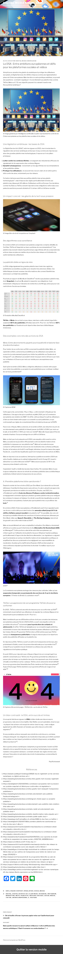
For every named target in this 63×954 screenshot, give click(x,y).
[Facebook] (6, 878)
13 (32, 520)
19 (58, 664)
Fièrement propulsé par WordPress (14, 940)
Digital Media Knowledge (23, 2)
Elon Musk (33, 894)
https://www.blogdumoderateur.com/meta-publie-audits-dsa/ (24, 816)
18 (56, 644)
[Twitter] (13, 878)
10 (30, 461)
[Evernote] (32, 878)
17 (18, 624)
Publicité (25, 895)
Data (8, 891)
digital (9, 894)
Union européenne (19, 897)
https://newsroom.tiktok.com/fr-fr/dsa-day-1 (19, 842)
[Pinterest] (25, 878)
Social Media (39, 891)
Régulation (28, 891)
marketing (10, 895)
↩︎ (29, 776)
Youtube (33, 897)
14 (13, 530)
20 (7, 669)
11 (7, 502)
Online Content (16, 891)
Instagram (51, 894)
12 (40, 512)
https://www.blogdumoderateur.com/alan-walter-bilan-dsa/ (23, 867)
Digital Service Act (20, 894)
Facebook (43, 894)
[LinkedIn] (19, 878)
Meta (18, 895)
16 (56, 609)
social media (49, 895)
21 (10, 729)
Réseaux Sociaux (37, 895)
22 (16, 741)
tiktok (8, 897)
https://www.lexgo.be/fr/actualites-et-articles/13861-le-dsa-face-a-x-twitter (29, 819)
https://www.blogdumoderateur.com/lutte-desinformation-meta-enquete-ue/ (30, 814)
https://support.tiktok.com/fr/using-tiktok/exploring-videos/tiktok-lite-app (29, 864)
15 (38, 595)
